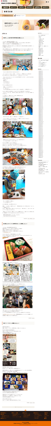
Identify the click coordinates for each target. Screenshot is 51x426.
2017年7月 (40, 127)
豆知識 (40, 54)
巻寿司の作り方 (35, 412)
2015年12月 (40, 150)
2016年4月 (40, 145)
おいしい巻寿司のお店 (42, 35)
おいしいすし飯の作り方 (38, 415)
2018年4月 (40, 116)
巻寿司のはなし (29, 7)
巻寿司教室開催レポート (16, 414)
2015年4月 (40, 157)
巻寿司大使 (22, 7)
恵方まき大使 (41, 48)
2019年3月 (40, 103)
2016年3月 (40, 146)
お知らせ (29, 218)
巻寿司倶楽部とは (3, 412)
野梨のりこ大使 (32, 218)
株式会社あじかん (4, 0)
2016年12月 (40, 135)
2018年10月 (40, 109)
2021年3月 (40, 74)
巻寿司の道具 (36, 418)
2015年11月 (40, 151)
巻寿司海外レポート (15, 415)
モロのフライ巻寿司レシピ (42, 62)
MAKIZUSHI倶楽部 (25, 422)
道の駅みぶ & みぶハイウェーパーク (9, 314)
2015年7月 (40, 156)
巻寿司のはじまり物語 (27, 414)
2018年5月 (40, 115)
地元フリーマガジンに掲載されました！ (11, 323)
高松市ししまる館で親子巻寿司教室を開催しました (13, 37)
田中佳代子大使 (41, 51)
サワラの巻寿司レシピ (42, 63)
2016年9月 (40, 139)
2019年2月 (40, 104)
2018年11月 (40, 108)
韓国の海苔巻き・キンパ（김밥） (43, 169)
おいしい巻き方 (37, 416)
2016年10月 (40, 138)
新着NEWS (46, 412)
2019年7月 (40, 98)
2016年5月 (40, 144)
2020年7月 (40, 84)
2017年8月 (40, 126)
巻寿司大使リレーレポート (20, 15)
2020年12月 (40, 78)
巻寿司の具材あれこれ (38, 414)
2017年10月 (40, 123)
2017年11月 (40, 122)
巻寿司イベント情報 (15, 412)
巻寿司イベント (14, 7)
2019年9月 (40, 96)
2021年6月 (40, 71)
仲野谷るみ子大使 (41, 41)
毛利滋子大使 (41, 49)
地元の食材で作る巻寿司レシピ (43, 162)
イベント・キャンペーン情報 (17, 416)
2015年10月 (40, 152)
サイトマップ (46, 415)
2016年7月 (40, 141)
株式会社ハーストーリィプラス (32, 423)
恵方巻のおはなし (26, 416)
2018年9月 (40, 110)
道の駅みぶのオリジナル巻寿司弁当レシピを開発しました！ (15, 223)
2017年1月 (40, 134)
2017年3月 (40, 132)
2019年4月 (40, 102)
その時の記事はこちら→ (7, 232)
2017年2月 (40, 133)
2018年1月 (40, 120)
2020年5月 (40, 86)
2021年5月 (40, 72)
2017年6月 (40, 128)
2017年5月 (40, 129)
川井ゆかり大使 (41, 43)
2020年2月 (40, 90)
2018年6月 (40, 114)
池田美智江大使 (41, 50)
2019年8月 (40, 97)
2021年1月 (40, 77)
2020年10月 (40, 80)
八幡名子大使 (41, 42)
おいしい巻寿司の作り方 (37, 7)
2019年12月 (40, 92)
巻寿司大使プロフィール (8, 15)
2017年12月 (40, 121)
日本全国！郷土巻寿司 (27, 415)
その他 (33, 402)
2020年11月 (40, 79)
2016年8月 (40, 140)
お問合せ (45, 414)
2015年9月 (40, 153)
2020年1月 (40, 91)
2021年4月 (40, 73)
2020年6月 (40, 85)
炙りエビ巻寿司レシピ (42, 66)
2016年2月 (40, 147)
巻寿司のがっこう (45, 7)
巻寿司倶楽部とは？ (6, 7)
